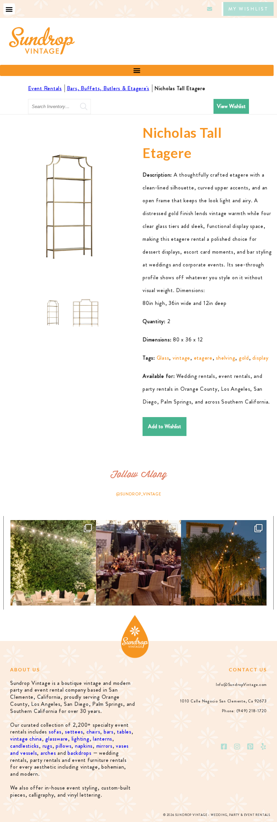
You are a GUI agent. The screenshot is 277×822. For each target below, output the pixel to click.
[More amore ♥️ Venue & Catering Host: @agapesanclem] (138, 563)
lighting (81, 739)
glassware (56, 739)
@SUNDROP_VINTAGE (138, 494)
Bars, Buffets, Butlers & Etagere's (108, 88)
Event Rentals (45, 88)
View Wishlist (231, 106)
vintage (181, 358)
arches (48, 753)
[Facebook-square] (224, 746)
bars (109, 732)
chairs (93, 732)
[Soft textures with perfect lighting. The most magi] (53, 563)
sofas (55, 732)
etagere (203, 358)
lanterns (102, 739)
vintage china (26, 739)
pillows (63, 746)
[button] (9, 9)
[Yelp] (263, 746)
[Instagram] (237, 746)
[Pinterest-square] (250, 746)
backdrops (80, 753)
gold (244, 358)
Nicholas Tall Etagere (180, 88)
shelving (225, 358)
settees (74, 732)
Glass (163, 358)
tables (124, 732)
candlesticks (24, 746)
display (260, 358)
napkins (84, 746)
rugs (47, 746)
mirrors (104, 746)
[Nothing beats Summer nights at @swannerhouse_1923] (224, 563)
